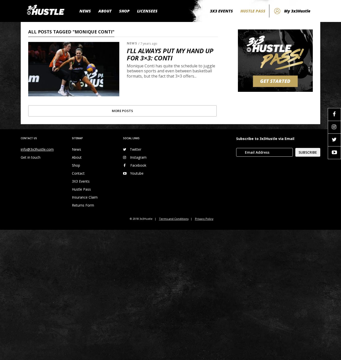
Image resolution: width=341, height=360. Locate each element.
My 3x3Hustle (297, 11)
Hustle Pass (81, 189)
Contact (78, 173)
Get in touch (30, 157)
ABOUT (105, 11)
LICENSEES (147, 11)
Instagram (138, 157)
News (132, 43)
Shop (76, 165)
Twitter (135, 149)
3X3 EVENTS (221, 11)
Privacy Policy (204, 219)
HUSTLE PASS (252, 11)
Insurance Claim (85, 197)
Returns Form (83, 205)
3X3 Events (81, 181)
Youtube (137, 173)
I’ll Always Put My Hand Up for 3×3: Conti (170, 54)
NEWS (85, 11)
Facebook (138, 165)
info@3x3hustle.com (37, 149)
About (77, 157)
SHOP (124, 11)
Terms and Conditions (173, 219)
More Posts (122, 111)
